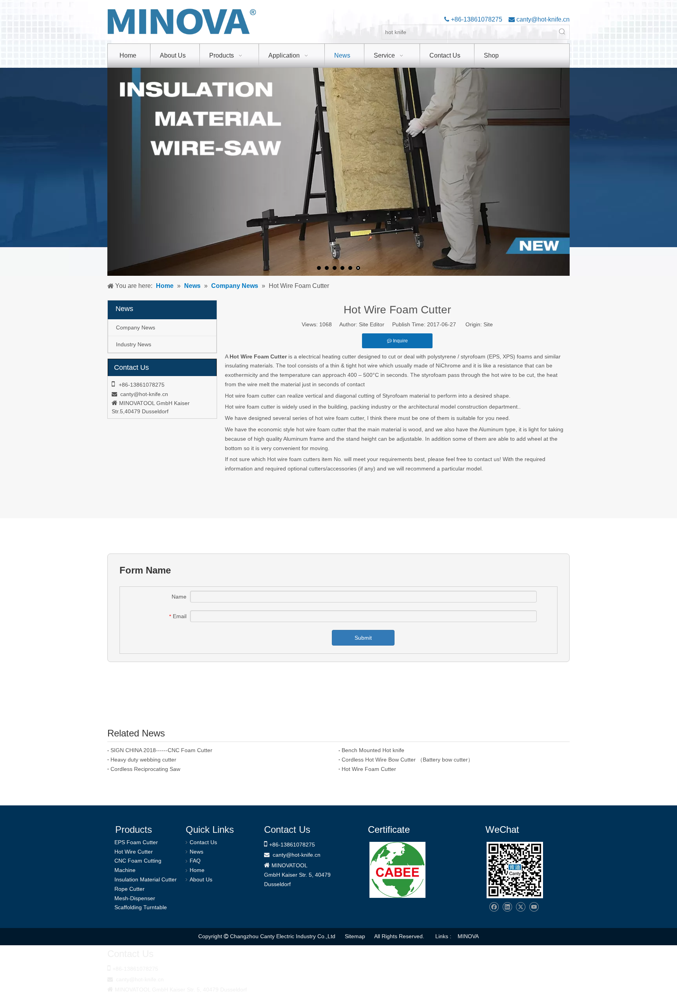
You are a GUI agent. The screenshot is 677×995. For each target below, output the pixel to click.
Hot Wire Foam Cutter (369, 769)
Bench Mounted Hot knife (373, 750)
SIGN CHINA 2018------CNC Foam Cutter (161, 750)
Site (488, 324)
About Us (201, 879)
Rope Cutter (129, 889)
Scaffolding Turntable (140, 907)
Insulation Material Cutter (145, 879)
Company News (135, 327)
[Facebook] (494, 907)
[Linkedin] (507, 907)
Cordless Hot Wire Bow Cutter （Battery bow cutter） (407, 759)
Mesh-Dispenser (134, 898)
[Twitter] (520, 907)
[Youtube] (534, 907)
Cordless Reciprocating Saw (145, 769)
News (196, 851)
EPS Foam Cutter (136, 842)
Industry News (133, 344)
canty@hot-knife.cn (542, 19)
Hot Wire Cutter (133, 851)
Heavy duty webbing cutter (143, 759)
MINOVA (468, 936)
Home (197, 870)
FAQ (195, 861)
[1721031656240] (397, 870)
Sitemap (355, 936)
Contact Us (203, 842)
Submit (363, 638)
